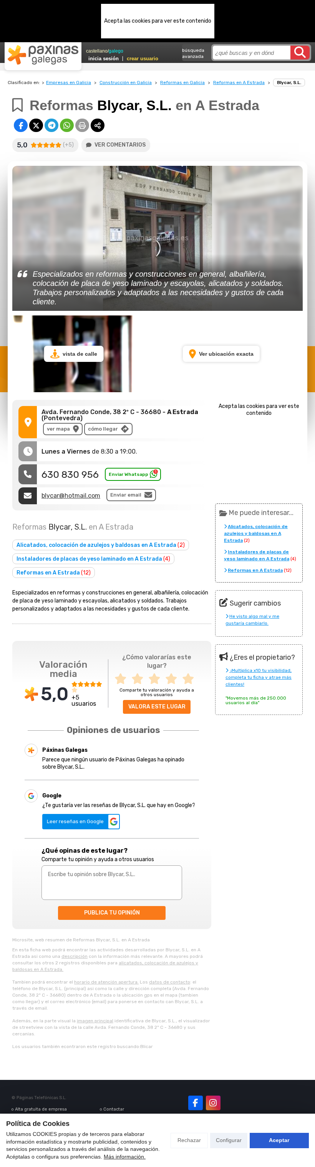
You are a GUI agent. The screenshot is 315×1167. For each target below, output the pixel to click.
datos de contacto (169, 982)
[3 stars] (156, 679)
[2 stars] (139, 679)
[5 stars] (190, 679)
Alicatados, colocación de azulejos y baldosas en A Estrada (101, 545)
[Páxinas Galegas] (43, 55)
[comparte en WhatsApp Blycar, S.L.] (67, 125)
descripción (74, 956)
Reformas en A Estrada (239, 82)
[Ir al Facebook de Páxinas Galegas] (195, 1103)
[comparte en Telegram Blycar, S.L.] (51, 125)
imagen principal (95, 1020)
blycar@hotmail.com (70, 495)
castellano (97, 51)
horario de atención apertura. (106, 982)
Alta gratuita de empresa (41, 1109)
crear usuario (142, 58)
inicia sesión (103, 58)
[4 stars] (173, 679)
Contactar (113, 1109)
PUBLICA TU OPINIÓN (112, 913)
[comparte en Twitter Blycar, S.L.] (36, 125)
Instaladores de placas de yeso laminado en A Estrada (93, 559)
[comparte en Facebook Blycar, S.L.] (21, 125)
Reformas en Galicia (182, 82)
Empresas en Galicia (68, 82)
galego (116, 51)
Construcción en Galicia (125, 82)
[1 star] (122, 679)
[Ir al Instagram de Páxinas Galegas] (213, 1103)
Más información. (125, 1157)
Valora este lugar (157, 706)
